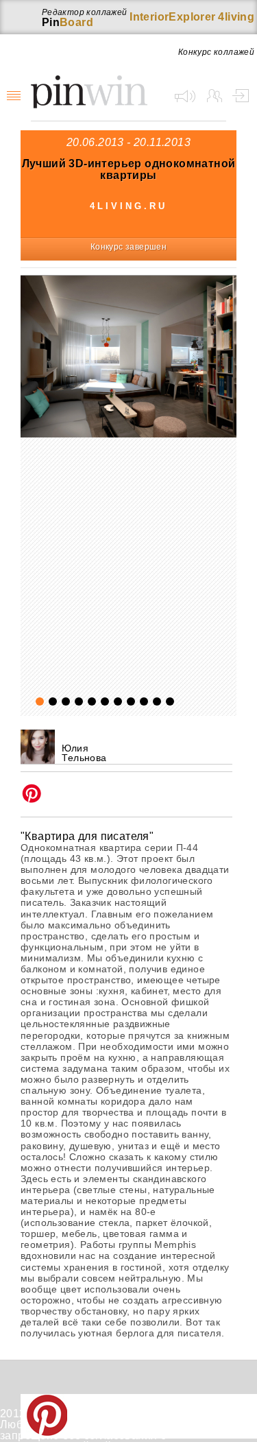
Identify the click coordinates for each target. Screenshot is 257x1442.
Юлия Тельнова (84, 753)
